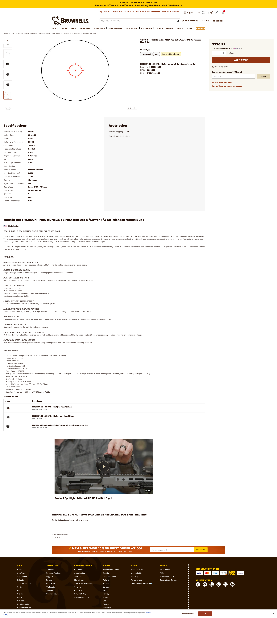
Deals (19, 597)
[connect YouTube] (205, 584)
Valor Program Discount (84, 583)
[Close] (273, 613)
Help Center (165, 570)
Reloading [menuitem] (146, 28)
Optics (13, 33)
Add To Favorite (221, 67)
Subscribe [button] (200, 550)
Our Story (50, 570)
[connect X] (225, 584)
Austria (106, 573)
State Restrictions (81, 597)
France (106, 583)
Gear (19, 590)
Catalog (77, 587)
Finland (106, 580)
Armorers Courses (53, 594)
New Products (23, 604)
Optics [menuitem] (180, 28)
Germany (106, 587)
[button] (214, 12)
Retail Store (50, 583)
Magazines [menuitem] (99, 28)
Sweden (106, 604)
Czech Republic (109, 577)
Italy (104, 590)
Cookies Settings (188, 614)
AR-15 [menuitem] (73, 28)
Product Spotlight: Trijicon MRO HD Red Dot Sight (83, 498)
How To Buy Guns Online (222, 82)
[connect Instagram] (211, 584)
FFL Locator (51, 587)
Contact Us (78, 570)
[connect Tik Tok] (218, 584)
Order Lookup (79, 573)
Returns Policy (80, 594)
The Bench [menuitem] (218, 21)
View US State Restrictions (119, 136)
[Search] (178, 21)
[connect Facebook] (198, 584)
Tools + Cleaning (24, 583)
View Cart (78, 577)
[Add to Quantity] (223, 53)
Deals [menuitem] (200, 28)
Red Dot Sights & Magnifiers (27, 33)
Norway (106, 594)
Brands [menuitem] (205, 21)
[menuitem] (56, 28)
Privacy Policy (137, 570)
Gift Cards (78, 590)
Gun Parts (21, 573)
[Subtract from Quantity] (214, 53)
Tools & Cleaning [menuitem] (164, 28)
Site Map (134, 577)
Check (263, 76)
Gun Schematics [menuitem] (190, 21)
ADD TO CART (241, 60)
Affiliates (49, 590)
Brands (20, 594)
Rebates (20, 601)
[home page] (70, 20)
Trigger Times (51, 577)
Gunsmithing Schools (168, 580)
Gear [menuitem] (189, 28)
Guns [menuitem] (64, 28)
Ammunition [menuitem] (132, 28)
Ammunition (22, 577)
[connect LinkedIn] (232, 584)
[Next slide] (8, 103)
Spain (105, 601)
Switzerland (108, 608)
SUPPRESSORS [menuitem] (115, 28)
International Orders (111, 570)
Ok (205, 614)
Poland (106, 597)
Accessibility (136, 573)
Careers (49, 580)
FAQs (162, 573)
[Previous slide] (8, 40)
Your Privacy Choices (140, 583)
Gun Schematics (24, 608)
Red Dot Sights (44, 33)
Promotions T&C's (167, 577)
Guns (19, 570)
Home (6, 33)
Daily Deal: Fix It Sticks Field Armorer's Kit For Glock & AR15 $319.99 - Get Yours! (138, 11)
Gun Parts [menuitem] (85, 28)
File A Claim (79, 580)
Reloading (21, 580)
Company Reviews (53, 573)
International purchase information (227, 86)
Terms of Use (136, 580)
